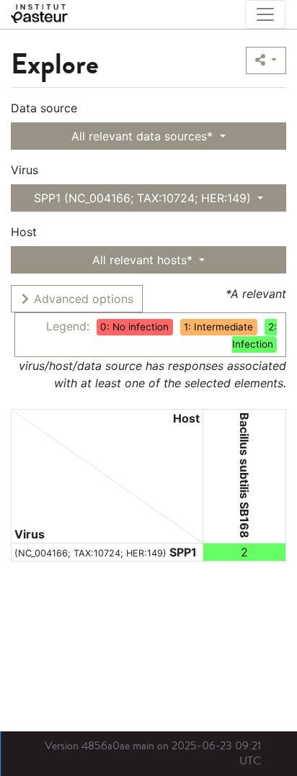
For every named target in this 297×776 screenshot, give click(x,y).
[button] (266, 60)
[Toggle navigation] (265, 14)
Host (24, 232)
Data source (44, 108)
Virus (24, 170)
